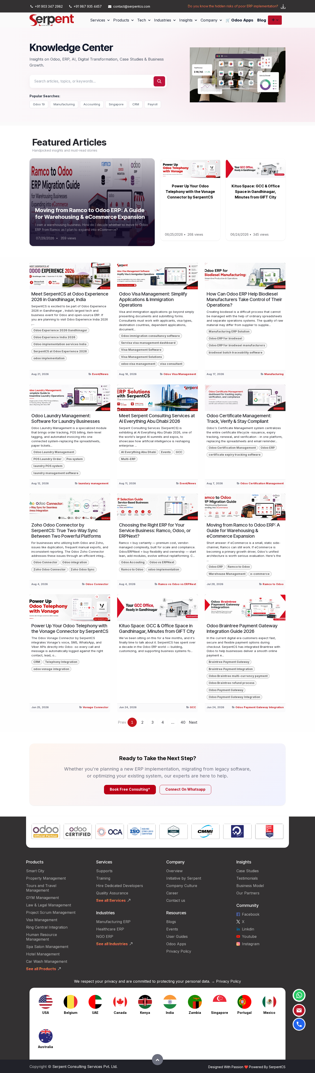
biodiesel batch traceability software (235, 352)
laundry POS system (47, 466)
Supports (104, 871)
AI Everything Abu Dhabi (138, 452)
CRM (135, 104)
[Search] (159, 81)
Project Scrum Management (50, 912)
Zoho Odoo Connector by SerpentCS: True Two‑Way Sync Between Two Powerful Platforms (66, 530)
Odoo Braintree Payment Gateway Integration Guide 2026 (242, 628)
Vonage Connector (95, 707)
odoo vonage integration (51, 669)
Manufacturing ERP (113, 921)
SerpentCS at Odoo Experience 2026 (60, 351)
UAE (95, 1013)
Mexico (269, 1013)
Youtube (249, 936)
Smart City (35, 871)
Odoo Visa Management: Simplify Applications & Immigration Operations (153, 299)
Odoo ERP (268, 447)
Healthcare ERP (110, 929)
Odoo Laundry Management (53, 452)
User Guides (177, 936)
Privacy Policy (178, 951)
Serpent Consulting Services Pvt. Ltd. (84, 1066)
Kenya (145, 1013)
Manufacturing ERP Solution (229, 331)
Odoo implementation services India (59, 344)
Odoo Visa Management (179, 374)
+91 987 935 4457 (88, 6)
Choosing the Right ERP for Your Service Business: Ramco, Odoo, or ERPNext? (155, 530)
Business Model (250, 885)
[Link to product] (46, 832)
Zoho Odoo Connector (49, 569)
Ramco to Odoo (132, 569)
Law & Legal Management (48, 905)
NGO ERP (104, 936)
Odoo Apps (176, 944)
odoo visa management (138, 364)
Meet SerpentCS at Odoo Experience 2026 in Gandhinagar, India (69, 296)
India (170, 1013)
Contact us (175, 900)
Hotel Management (42, 954)
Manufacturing (64, 104)
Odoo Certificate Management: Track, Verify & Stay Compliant (239, 418)
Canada (120, 1013)
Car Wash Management (46, 961)
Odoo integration (74, 562)
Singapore (116, 104)
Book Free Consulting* (130, 789)
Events (166, 452)
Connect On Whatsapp (185, 789)
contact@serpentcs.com (131, 6)
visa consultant (171, 364)
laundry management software (55, 473)
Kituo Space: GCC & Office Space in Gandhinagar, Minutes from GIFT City (256, 191)
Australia (45, 1047)
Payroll (153, 104)
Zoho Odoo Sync (83, 569)
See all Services (111, 900)
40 (183, 722)
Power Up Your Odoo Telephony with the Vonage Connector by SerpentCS (190, 191)
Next (193, 722)
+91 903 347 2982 (49, 6)
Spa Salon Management (47, 946)
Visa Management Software (141, 349)
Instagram (250, 944)
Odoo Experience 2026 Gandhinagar (60, 330)
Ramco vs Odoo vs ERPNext (177, 584)
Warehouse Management (227, 574)
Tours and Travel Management (41, 888)
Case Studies (247, 871)
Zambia (195, 1013)
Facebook (250, 914)
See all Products (41, 968)
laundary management (93, 483)
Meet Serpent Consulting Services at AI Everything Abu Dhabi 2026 (157, 418)
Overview (174, 871)
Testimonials (247, 878)
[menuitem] (99, 20)
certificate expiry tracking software (235, 454)
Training (103, 878)
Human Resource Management (41, 937)
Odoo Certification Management (232, 447)
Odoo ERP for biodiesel (225, 338)
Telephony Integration (61, 662)
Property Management (46, 878)
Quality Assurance (112, 893)
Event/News (100, 374)
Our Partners (247, 893)
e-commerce (260, 574)
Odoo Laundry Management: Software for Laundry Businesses (65, 418)
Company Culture (181, 885)
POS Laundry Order (47, 459)
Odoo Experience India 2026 (54, 337)
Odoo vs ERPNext (161, 562)
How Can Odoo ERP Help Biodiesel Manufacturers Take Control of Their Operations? (244, 299)
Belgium (70, 1013)
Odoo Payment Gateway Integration (234, 697)
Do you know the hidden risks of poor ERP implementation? (233, 6)
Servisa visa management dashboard (148, 342)
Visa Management (41, 920)
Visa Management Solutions (141, 357)
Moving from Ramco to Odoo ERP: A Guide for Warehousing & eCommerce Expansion (90, 213)
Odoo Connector (45, 562)
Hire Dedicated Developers (119, 885)
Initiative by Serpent (183, 878)
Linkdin (248, 929)
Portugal (244, 1013)
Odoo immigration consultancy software (150, 336)
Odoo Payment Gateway (226, 690)
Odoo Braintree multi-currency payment (238, 676)
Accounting (91, 104)
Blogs (171, 921)
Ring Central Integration (47, 927)
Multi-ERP (128, 459)
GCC (179, 452)
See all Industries (112, 944)
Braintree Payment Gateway (229, 662)
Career (172, 893)
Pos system (74, 459)
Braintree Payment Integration (231, 669)
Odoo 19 (39, 104)
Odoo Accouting (133, 562)
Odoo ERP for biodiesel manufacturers (237, 345)
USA (45, 1013)
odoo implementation (49, 358)
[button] (157, 1059)
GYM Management (42, 897)
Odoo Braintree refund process (231, 683)
